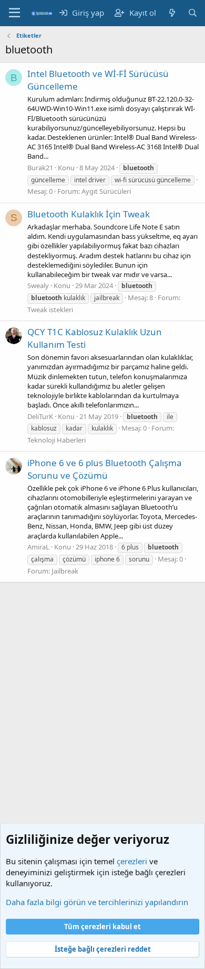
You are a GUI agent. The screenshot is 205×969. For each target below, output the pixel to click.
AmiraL (38, 547)
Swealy (38, 285)
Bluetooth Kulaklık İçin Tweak (88, 214)
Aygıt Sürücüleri (106, 191)
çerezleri (132, 861)
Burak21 (40, 167)
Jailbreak (65, 571)
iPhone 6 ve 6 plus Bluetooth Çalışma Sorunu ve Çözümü (104, 469)
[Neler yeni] (171, 13)
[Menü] (14, 13)
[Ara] (192, 13)
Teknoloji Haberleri (56, 440)
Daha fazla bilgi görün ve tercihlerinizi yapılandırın (97, 902)
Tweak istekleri (50, 309)
